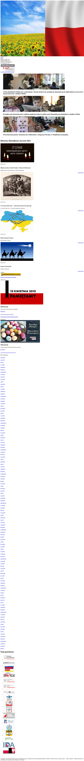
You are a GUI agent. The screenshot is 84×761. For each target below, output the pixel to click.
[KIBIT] (9, 735)
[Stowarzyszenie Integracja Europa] (9, 700)
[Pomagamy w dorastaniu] (9, 694)
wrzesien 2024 (3, 398)
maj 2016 (2, 624)
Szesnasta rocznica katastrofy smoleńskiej (8, 277)
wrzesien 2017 (3, 590)
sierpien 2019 (3, 534)
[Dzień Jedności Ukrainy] (42, 221)
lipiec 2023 (2, 430)
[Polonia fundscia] (9, 712)
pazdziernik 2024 (3, 396)
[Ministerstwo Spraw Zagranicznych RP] (9, 659)
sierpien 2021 (3, 478)
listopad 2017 (3, 585)
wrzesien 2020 (3, 505)
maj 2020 (2, 515)
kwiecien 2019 (3, 544)
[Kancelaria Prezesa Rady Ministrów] (9, 753)
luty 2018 (2, 578)
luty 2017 (2, 602)
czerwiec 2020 (3, 512)
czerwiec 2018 (3, 568)
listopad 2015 (3, 638)
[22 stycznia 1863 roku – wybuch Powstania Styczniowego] (42, 186)
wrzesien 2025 (3, 374)
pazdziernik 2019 (3, 529)
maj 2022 (2, 459)
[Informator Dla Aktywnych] (9, 747)
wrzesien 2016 (3, 614)
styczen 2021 (3, 495)
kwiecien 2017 (3, 597)
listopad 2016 (3, 609)
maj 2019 (2, 541)
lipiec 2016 (2, 619)
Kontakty (13, 71)
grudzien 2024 (3, 391)
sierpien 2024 (3, 401)
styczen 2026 (3, 364)
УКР (2, 57)
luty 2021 (2, 493)
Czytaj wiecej (80, 172)
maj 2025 (2, 381)
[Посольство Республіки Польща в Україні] (9, 688)
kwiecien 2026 (3, 357)
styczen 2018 (3, 580)
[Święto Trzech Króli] (42, 251)
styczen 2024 (3, 415)
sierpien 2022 (3, 454)
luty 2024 (2, 413)
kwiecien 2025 (3, 384)
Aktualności (5, 71)
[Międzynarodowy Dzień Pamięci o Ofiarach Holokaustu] (42, 152)
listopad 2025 (3, 369)
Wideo (9, 71)
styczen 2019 (3, 551)
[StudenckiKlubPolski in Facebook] (4, 756)
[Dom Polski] (9, 677)
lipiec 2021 (2, 481)
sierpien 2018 (3, 563)
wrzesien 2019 (3, 532)
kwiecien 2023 (3, 437)
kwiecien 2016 (3, 626)
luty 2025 (2, 386)
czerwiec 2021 (3, 483)
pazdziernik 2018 (3, 558)
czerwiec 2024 (3, 403)
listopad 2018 (3, 556)
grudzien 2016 (3, 607)
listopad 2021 (3, 471)
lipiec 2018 (2, 566)
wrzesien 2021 (3, 476)
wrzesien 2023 (3, 425)
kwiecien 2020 (3, 517)
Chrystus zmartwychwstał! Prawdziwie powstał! (9, 316)
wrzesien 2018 (3, 561)
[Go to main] (8, 70)
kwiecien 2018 (3, 573)
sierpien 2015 (3, 646)
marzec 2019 (3, 546)
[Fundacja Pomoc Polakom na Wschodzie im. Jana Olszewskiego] (9, 723)
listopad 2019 (3, 527)
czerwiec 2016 (3, 621)
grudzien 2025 (3, 367)
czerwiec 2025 (3, 379)
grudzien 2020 (3, 498)
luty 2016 (2, 631)
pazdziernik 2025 (3, 372)
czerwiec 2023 (3, 432)
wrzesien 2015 (3, 643)
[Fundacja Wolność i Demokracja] (9, 718)
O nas (2, 71)
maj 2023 (2, 435)
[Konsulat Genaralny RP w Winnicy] (9, 683)
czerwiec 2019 (3, 539)
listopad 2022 (3, 447)
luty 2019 (2, 549)
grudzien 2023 (3, 418)
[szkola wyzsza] (9, 741)
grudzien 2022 (3, 444)
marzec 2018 (3, 575)
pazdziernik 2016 (3, 612)
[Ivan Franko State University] (9, 729)
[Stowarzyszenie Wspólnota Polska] (9, 706)
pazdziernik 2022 (3, 449)
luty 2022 (2, 464)
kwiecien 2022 (3, 461)
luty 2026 (2, 362)
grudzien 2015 (3, 636)
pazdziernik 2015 (3, 641)
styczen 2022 (3, 466)
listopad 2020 (3, 500)
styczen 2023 (3, 442)
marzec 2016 (3, 629)
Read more (3, 311)
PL (1, 58)
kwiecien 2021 (3, 488)
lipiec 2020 (2, 510)
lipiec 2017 (2, 592)
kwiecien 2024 (3, 408)
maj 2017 (2, 595)
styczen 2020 (3, 522)
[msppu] (9, 665)
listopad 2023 (3, 420)
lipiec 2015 (2, 648)
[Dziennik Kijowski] (9, 671)
